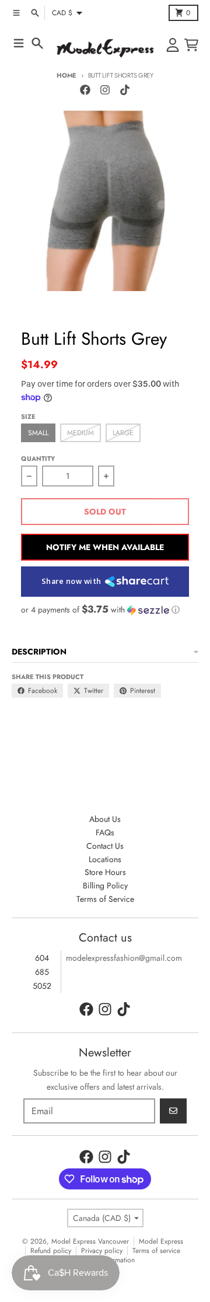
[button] (105, 609)
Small (38, 433)
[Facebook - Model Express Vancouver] (85, 89)
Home (66, 75)
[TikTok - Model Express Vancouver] (124, 89)
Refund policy (50, 1250)
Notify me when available (105, 547)
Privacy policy (102, 1250)
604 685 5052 (42, 972)
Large (123, 433)
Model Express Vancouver (90, 1241)
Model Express (161, 1241)
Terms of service (156, 1250)
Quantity (38, 458)
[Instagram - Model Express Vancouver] (105, 89)
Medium (80, 433)
